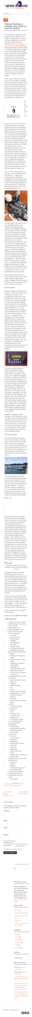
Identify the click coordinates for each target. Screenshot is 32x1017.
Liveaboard (17, 942)
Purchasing (17, 947)
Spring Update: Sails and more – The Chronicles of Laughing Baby (21, 985)
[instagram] (28, 1013)
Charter (22, 783)
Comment (6, 811)
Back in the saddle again (21, 913)
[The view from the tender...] (16, 9)
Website (5, 835)
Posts (6, 785)
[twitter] (22, 1013)
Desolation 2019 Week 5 (20, 989)
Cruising (16, 937)
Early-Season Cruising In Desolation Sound (8, 793)
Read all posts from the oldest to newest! (21, 899)
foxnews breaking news (20, 977)
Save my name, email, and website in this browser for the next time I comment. (8, 843)
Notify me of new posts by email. (13, 849)
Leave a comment (16, 785)
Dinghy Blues (18, 920)
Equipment (17, 940)
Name (5, 820)
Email (5, 827)
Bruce (8, 783)
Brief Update (17, 910)
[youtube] (25, 1013)
